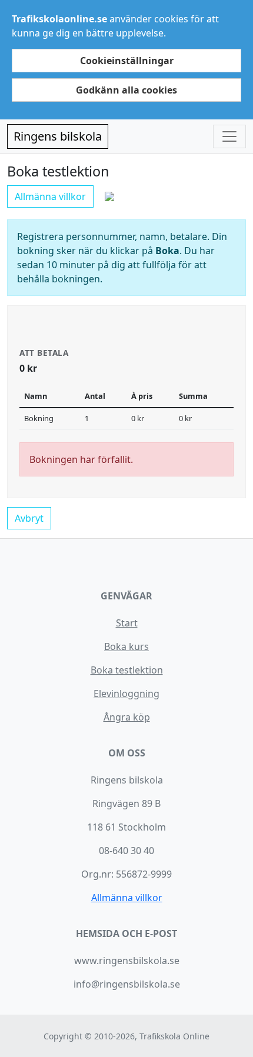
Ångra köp (127, 717)
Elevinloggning (126, 693)
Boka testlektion (127, 669)
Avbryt (29, 518)
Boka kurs (126, 646)
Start (127, 622)
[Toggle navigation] (229, 136)
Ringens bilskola (58, 136)
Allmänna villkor (50, 196)
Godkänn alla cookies (126, 90)
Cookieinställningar (127, 60)
